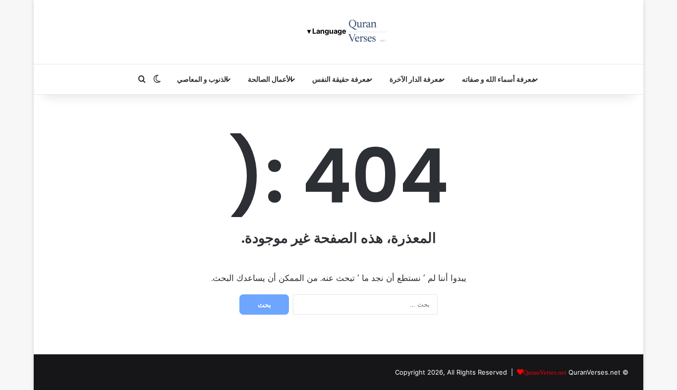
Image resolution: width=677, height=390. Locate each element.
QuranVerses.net (594, 372)
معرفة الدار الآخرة (416, 79)
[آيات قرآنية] (367, 32)
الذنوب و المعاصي (202, 79)
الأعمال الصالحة (270, 79)
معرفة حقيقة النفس (341, 79)
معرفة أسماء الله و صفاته (498, 79)
